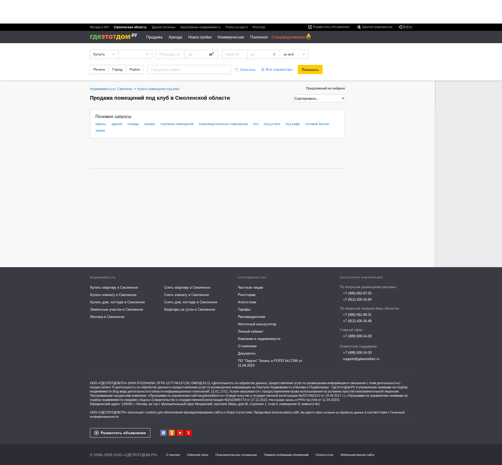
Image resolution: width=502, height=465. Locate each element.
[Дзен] (188, 433)
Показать (310, 70)
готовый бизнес (317, 124)
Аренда (175, 37)
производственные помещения (223, 124)
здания (117, 124)
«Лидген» (144, 399)
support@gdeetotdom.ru (361, 359)
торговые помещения (177, 124)
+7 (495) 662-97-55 (357, 293)
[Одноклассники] (172, 433)
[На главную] (115, 36)
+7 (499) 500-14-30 (357, 336)
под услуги (272, 124)
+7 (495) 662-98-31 (357, 315)
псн (256, 124)
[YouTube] (180, 433)
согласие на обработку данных (343, 412)
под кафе (293, 124)
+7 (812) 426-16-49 (357, 321)
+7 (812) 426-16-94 (357, 299)
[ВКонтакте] (163, 433)
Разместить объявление (123, 433)
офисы (100, 124)
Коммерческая (231, 37)
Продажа (154, 37)
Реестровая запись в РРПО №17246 (293, 399)
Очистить (248, 70)
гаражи (149, 124)
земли (100, 130)
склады (133, 124)
